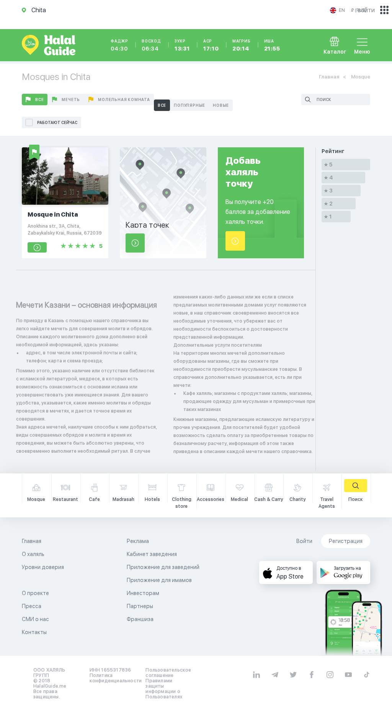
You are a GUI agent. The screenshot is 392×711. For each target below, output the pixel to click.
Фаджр (119, 45)
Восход (151, 45)
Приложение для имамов (159, 580)
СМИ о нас (35, 619)
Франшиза (140, 619)
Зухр (182, 45)
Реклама (138, 541)
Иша (272, 45)
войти (366, 10)
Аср (211, 45)
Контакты (34, 632)
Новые (221, 105)
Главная (329, 77)
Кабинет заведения (152, 554)
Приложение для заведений (163, 567)
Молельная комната (124, 99)
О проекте (35, 593)
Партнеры (140, 606)
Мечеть (71, 99)
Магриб (241, 45)
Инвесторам (143, 593)
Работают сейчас (57, 122)
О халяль (33, 554)
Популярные (189, 105)
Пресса (31, 606)
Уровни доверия (43, 567)
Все (39, 99)
